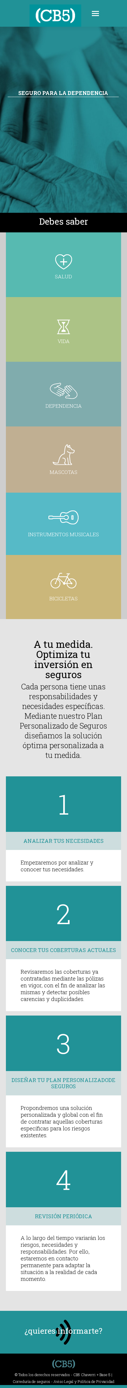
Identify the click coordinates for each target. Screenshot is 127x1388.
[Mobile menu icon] (95, 13)
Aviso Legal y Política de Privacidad (83, 1381)
